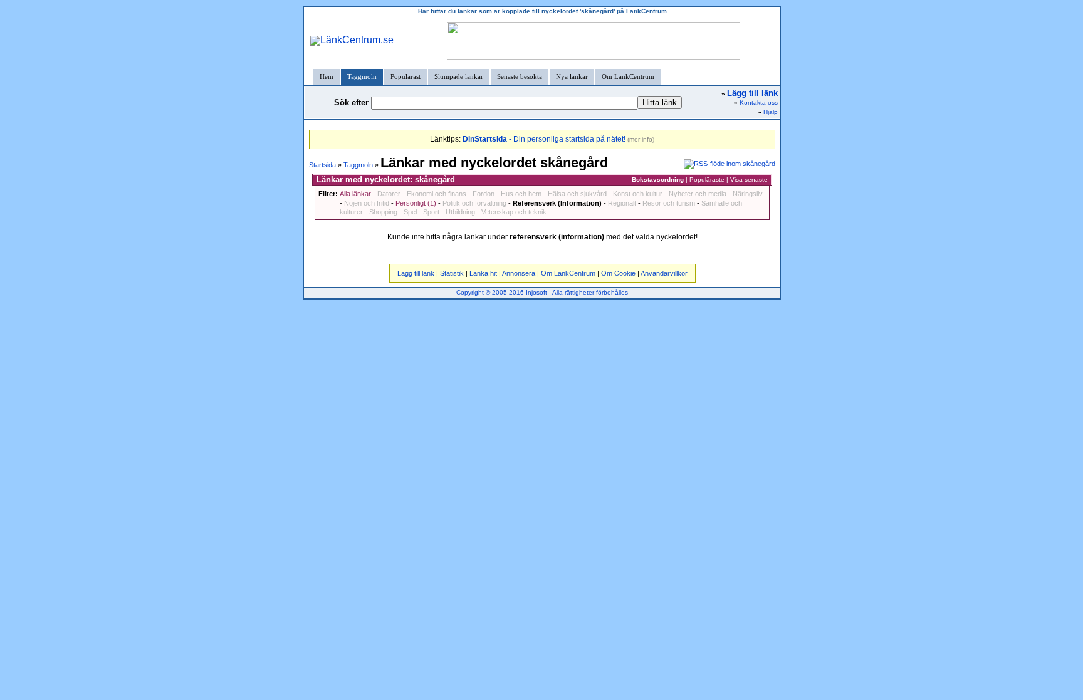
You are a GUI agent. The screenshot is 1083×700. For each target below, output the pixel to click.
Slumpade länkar (458, 76)
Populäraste (707, 179)
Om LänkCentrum (628, 76)
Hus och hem (521, 193)
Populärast (405, 76)
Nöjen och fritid (366, 203)
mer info (640, 139)
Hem (326, 76)
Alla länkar (355, 193)
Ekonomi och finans (436, 193)
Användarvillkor (664, 273)
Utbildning (460, 212)
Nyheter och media (697, 193)
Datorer (388, 193)
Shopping (383, 212)
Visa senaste (749, 179)
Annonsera (518, 273)
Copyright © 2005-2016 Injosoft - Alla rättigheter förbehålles (542, 292)
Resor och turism (668, 203)
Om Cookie (618, 273)
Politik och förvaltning (474, 203)
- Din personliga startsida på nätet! (544, 139)
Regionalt (622, 203)
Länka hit (483, 273)
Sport (431, 212)
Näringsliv (748, 193)
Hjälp (770, 111)
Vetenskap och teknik (514, 212)
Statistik (452, 273)
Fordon (483, 193)
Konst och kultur (637, 193)
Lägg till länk (415, 273)
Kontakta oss (759, 102)
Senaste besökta (519, 76)
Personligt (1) (415, 203)
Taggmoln (362, 76)
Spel (410, 212)
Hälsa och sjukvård (577, 193)
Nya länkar (572, 76)
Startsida (322, 165)
